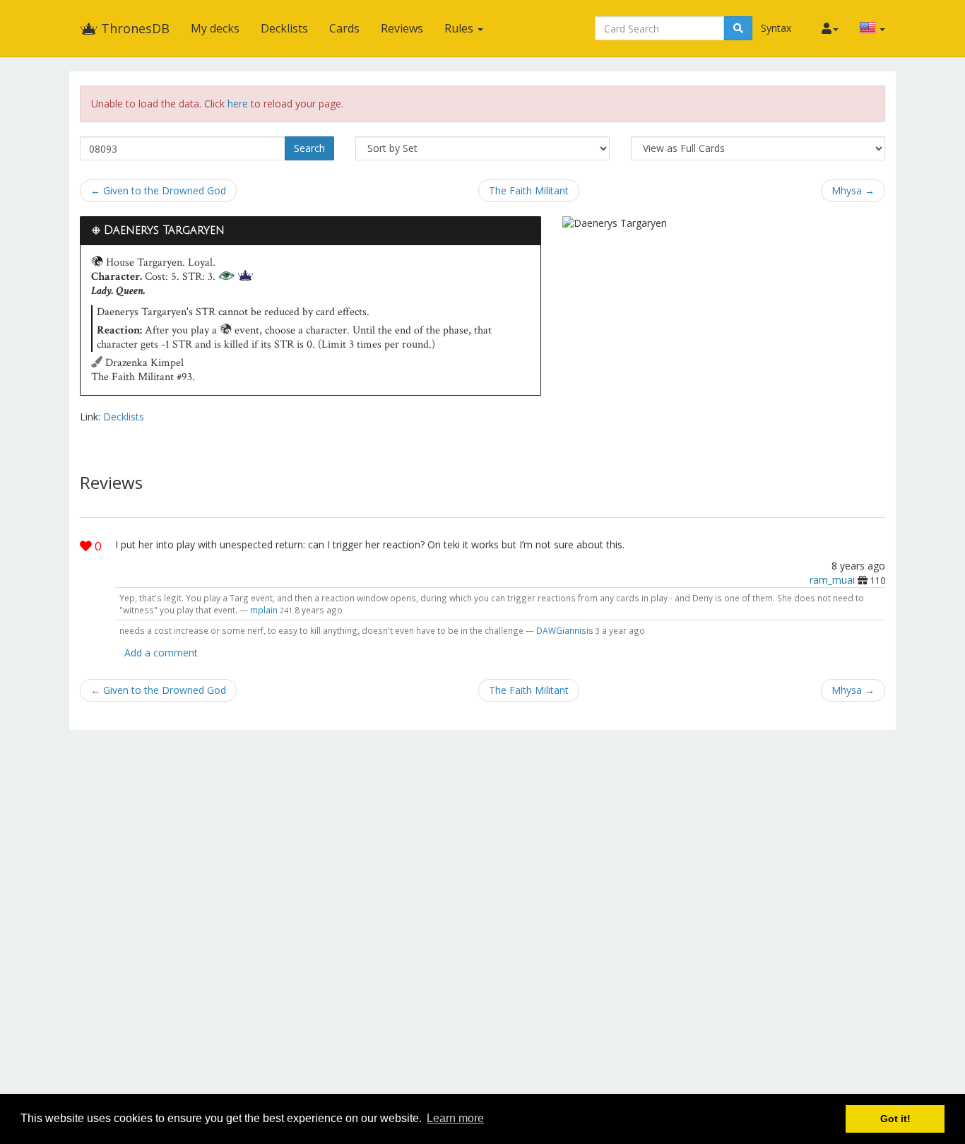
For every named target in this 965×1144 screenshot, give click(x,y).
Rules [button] (460, 28)
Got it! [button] (895, 1118)
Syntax (776, 28)
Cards (344, 28)
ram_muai (832, 579)
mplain (264, 609)
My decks (215, 28)
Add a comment (161, 652)
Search (309, 148)
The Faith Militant (529, 190)
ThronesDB (133, 28)
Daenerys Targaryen (164, 230)
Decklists (284, 28)
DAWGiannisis (564, 630)
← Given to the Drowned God (158, 190)
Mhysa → (853, 190)
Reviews (402, 28)
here (237, 103)
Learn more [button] (455, 1118)
